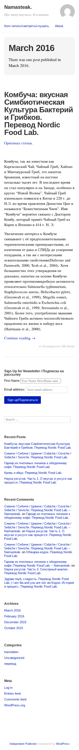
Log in (8, 687)
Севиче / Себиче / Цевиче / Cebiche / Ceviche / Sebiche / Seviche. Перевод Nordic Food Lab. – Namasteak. (37, 510)
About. (59, 26)
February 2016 (14, 616)
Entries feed (12, 693)
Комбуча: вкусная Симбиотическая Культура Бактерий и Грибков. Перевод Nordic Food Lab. (38, 113)
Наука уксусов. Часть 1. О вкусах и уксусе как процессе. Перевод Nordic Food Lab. (38, 480)
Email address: (15, 389)
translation (11, 652)
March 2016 (12, 610)
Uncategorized (50, 346)
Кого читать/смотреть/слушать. (27, 26)
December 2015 (15, 622)
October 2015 (13, 628)
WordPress (63, 743)
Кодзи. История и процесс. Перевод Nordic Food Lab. (39, 584)
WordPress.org (14, 705)
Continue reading (19, 337)
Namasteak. (18, 7)
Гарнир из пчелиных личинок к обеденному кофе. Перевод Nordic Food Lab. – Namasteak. (37, 563)
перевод (10, 663)
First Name (12, 380)
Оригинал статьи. (18, 142)
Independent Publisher (23, 743)
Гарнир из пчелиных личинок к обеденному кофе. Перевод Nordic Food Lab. (35, 465)
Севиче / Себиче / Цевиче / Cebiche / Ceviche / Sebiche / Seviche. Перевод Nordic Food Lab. (37, 455)
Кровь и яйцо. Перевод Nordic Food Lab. (33, 472)
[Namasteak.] (67, 13)
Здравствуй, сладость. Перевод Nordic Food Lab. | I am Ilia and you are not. (36, 580)
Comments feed (15, 699)
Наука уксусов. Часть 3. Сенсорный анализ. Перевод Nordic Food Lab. (36, 571)
